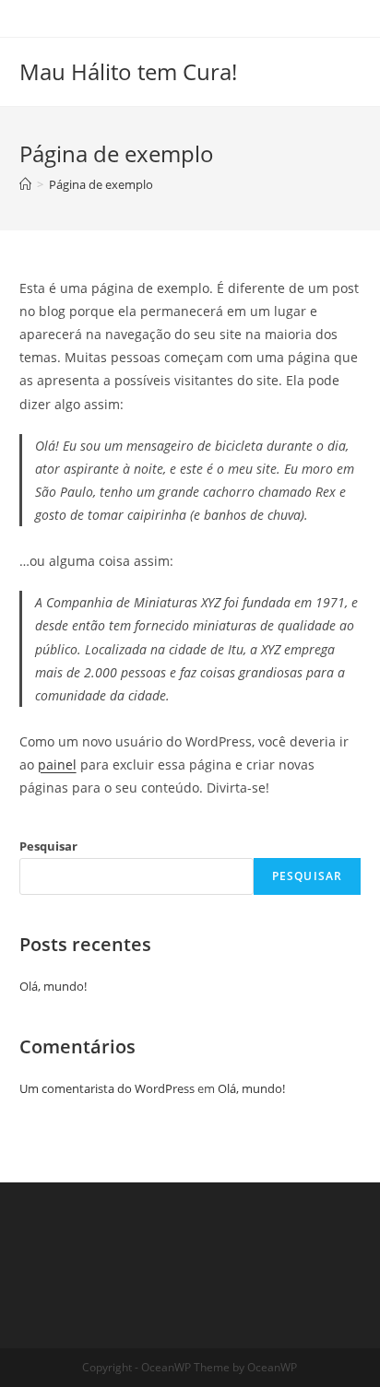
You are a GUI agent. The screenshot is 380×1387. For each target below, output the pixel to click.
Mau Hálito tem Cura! (128, 71)
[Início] (25, 184)
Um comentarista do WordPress (107, 1088)
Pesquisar (48, 846)
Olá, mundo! (53, 986)
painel (57, 764)
